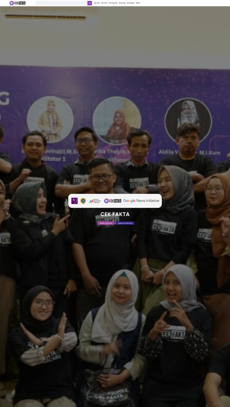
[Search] (89, 3)
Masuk (138, 3)
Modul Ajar (122, 3)
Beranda (97, 3)
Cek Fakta (104, 3)
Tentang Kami (113, 3)
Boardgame (131, 3)
